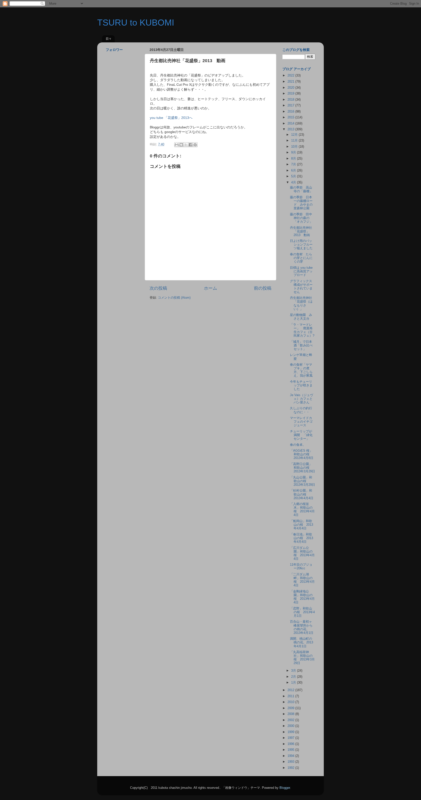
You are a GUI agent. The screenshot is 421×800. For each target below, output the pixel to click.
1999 (291, 732)
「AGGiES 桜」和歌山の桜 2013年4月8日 (301, 454)
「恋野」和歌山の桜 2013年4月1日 (302, 612)
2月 (294, 676)
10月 (295, 146)
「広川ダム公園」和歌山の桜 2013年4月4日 (302, 553)
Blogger (284, 788)
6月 (294, 170)
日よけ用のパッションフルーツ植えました (301, 244)
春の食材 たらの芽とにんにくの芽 (301, 258)
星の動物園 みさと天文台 (301, 316)
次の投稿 (158, 288)
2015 (291, 117)
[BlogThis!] (181, 144)
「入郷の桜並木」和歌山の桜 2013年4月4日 (302, 509)
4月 (294, 182)
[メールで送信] (176, 144)
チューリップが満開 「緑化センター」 (301, 435)
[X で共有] (185, 144)
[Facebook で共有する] (190, 144)
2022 (291, 75)
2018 (291, 99)
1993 (291, 761)
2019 (291, 93)
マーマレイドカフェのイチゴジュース (301, 421)
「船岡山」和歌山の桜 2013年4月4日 (301, 524)
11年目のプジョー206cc (301, 566)
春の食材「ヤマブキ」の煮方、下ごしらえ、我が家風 (301, 370)
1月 (294, 682)
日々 (109, 38)
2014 (291, 123)
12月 (295, 134)
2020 (291, 87)
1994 (291, 756)
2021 (291, 81)
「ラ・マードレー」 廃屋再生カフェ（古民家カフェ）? (302, 330)
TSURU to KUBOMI (135, 23)
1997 (291, 738)
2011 (291, 696)
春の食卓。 (298, 445)
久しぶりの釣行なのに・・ (301, 410)
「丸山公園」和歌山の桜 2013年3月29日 (302, 481)
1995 (291, 750)
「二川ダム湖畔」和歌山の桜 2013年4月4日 (302, 580)
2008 (291, 714)
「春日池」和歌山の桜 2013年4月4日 (301, 538)
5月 (294, 176)
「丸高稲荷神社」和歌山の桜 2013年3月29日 (302, 657)
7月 (294, 164)
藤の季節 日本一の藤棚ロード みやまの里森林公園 (301, 203)
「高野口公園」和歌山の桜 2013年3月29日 (302, 467)
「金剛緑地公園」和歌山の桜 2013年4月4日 (302, 597)
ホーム (210, 288)
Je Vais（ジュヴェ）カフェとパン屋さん (301, 398)
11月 (295, 140)
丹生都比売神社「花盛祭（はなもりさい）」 (301, 303)
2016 (291, 111)
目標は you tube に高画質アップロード (301, 271)
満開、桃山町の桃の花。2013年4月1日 (301, 642)
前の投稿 (262, 288)
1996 (291, 744)
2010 (291, 702)
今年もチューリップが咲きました (301, 385)
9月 (294, 152)
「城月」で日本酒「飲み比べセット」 (301, 345)
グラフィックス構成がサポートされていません (301, 286)
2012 (291, 690)
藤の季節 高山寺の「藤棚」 (301, 189)
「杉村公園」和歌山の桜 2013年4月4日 (301, 494)
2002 (291, 720)
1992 (291, 768)
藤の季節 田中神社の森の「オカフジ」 (301, 218)
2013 (291, 129)
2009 (291, 708)
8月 (294, 158)
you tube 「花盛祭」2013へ (171, 118)
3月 (294, 670)
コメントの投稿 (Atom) (174, 297)
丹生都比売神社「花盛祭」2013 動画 (301, 231)
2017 (291, 105)
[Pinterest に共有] (195, 144)
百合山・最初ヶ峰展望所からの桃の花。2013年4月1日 (301, 627)
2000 (291, 726)
